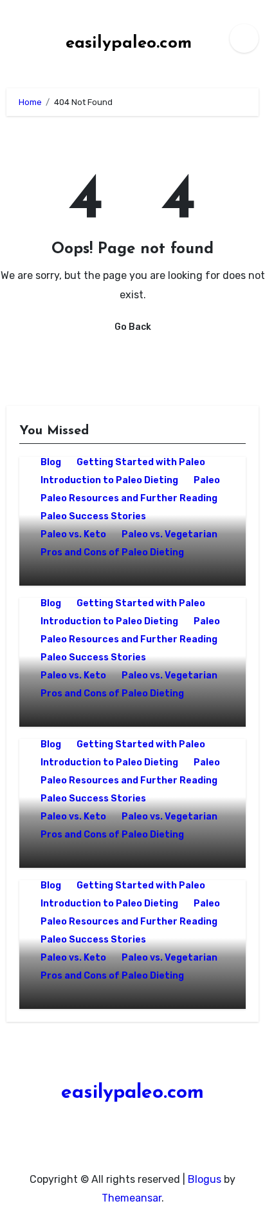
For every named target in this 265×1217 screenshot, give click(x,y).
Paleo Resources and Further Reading (129, 498)
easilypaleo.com (129, 43)
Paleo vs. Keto (73, 534)
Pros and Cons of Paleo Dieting (112, 552)
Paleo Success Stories (93, 516)
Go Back (132, 326)
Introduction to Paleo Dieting (109, 480)
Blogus (204, 1179)
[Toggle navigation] (16, 38)
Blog (51, 462)
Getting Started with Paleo (141, 462)
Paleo (207, 480)
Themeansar (131, 1198)
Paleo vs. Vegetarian (169, 534)
